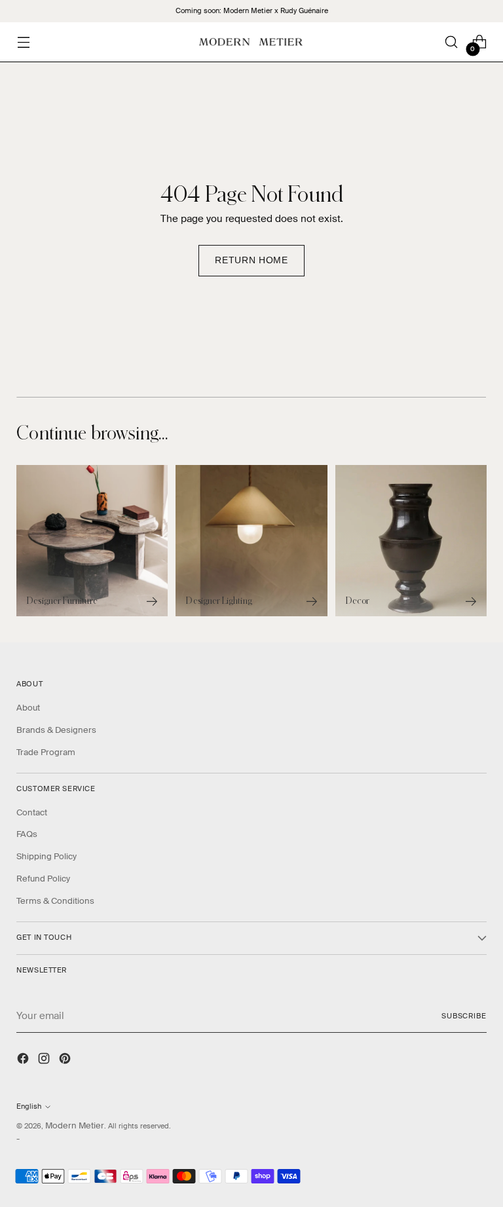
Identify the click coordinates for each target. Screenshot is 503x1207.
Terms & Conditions (55, 900)
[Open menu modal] (23, 42)
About (28, 707)
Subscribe (464, 1016)
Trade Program (45, 752)
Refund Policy (43, 878)
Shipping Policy (46, 856)
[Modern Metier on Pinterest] (66, 1060)
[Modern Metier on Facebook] (24, 1060)
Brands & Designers (56, 729)
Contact (31, 812)
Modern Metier (74, 1125)
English (28, 1106)
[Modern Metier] (251, 42)
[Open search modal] (451, 42)
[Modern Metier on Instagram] (45, 1060)
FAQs (26, 834)
